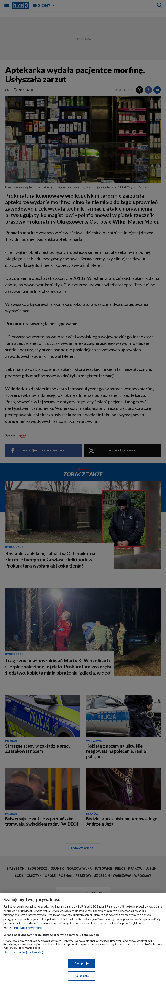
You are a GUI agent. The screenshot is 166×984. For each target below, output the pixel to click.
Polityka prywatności (28, 927)
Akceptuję (82, 963)
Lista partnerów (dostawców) (23, 952)
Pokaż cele (81, 975)
